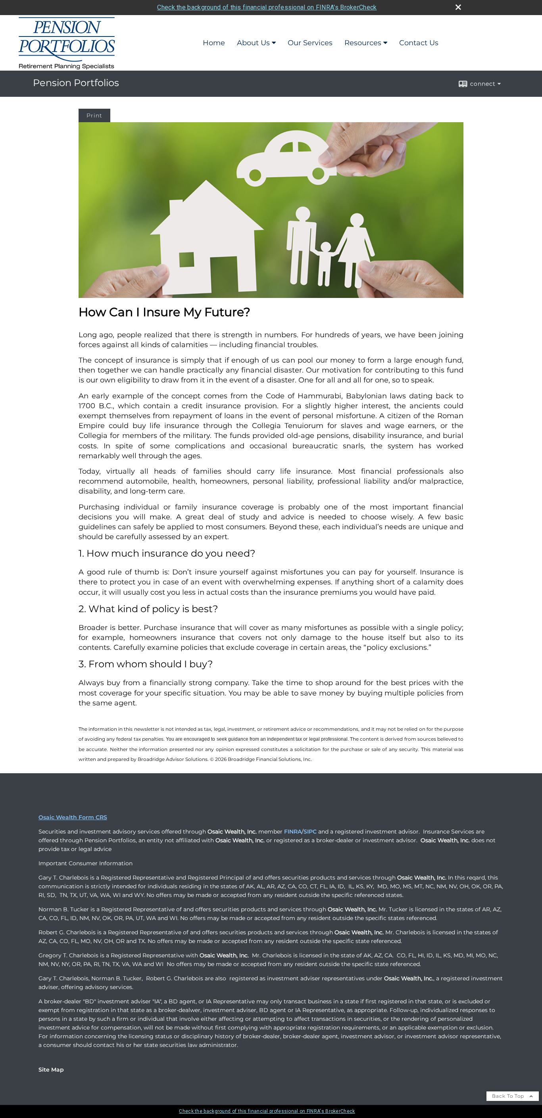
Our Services (310, 42)
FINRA (293, 831)
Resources (362, 42)
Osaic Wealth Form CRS (72, 817)
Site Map (51, 1069)
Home (214, 42)
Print (94, 115)
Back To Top (509, 1096)
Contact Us (418, 42)
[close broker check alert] (458, 7)
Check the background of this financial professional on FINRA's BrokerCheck (267, 7)
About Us (253, 42)
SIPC (310, 831)
